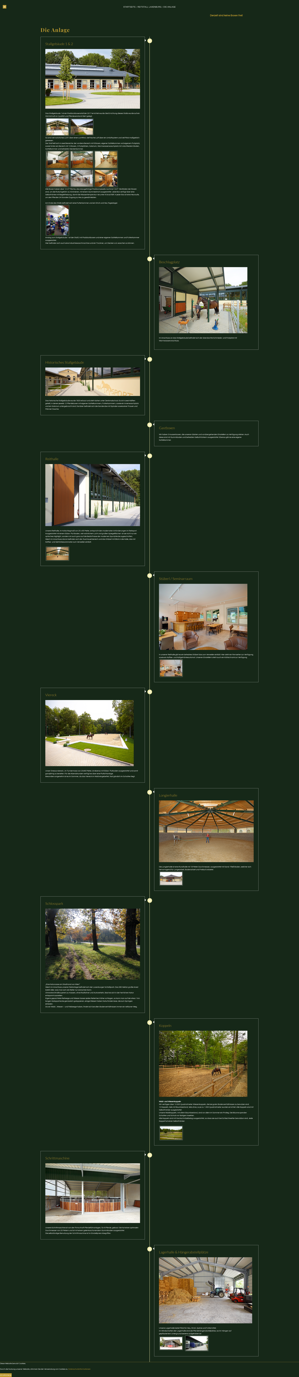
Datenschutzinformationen (79, 1369)
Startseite (129, 7)
